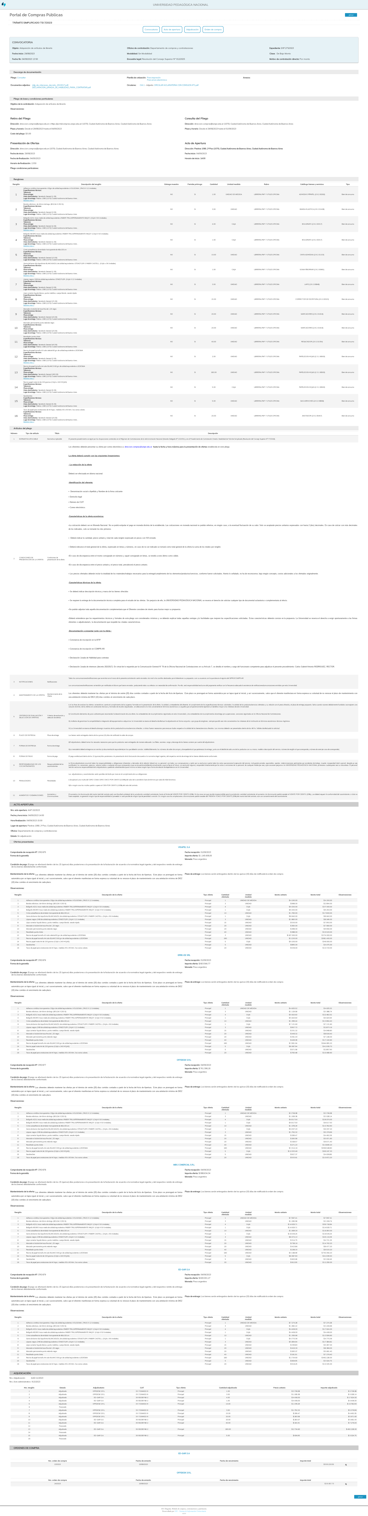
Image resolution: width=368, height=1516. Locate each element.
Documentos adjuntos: (20, 85)
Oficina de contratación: (138, 48)
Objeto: (15, 48)
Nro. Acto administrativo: (20, 1382)
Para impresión (154, 77)
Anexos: (246, 77)
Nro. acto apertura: (19, 810)
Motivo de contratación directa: (284, 59)
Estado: (14, 836)
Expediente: (275, 48)
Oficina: (14, 831)
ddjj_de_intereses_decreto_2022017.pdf (50, 85)
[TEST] (346, 1465)
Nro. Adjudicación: (17, 1378)
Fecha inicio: (18, 53)
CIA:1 (142, 85)
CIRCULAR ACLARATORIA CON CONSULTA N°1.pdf (176, 85)
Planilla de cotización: (136, 77)
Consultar (21, 77)
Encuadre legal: (134, 59)
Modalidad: (132, 53)
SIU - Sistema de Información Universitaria (190, 1511)
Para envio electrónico (157, 80)
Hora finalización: (18, 820)
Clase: (272, 53)
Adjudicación (192, 29)
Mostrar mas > (28, 200)
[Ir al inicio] (3, 5)
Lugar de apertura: (19, 826)
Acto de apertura (172, 29)
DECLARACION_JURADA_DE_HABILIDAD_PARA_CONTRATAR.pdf (61, 87)
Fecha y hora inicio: (19, 815)
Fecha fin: (16, 59)
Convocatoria (151, 29)
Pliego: (14, 77)
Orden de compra (213, 29)
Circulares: (131, 85)
